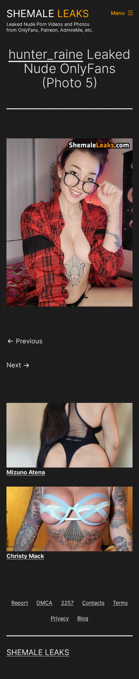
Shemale (47, 13)
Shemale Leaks (37, 652)
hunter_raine (45, 54)
